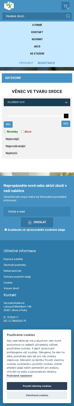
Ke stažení (37, 53)
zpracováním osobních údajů (45, 230)
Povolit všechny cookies (37, 386)
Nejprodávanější (15, 146)
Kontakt (37, 32)
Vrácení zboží (11, 288)
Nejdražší (11, 153)
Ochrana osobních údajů (17, 276)
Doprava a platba (13, 259)
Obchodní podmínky (15, 265)
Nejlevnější (12, 139)
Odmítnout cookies (37, 395)
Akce (37, 46)
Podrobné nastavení (19, 375)
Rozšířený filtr (16, 102)
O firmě (37, 25)
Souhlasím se (36, 230)
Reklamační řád (12, 270)
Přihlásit (26, 63)
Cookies (8, 282)
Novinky (37, 39)
